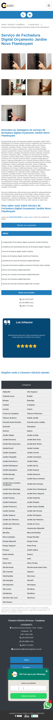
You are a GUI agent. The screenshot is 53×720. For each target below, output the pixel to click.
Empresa (26, 667)
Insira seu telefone (28, 683)
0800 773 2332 (27, 306)
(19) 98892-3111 (27, 303)
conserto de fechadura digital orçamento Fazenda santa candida (26, 265)
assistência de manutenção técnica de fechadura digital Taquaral (26, 247)
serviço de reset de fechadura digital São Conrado (20, 284)
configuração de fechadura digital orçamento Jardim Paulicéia (25, 242)
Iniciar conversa (28, 696)
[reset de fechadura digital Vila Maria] (39, 61)
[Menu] (49, 5)
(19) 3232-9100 (16, 217)
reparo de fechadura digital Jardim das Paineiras (20, 256)
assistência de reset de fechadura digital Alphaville (21, 261)
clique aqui (28, 217)
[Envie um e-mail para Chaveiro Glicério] (29, 14)
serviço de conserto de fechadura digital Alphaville (20, 274)
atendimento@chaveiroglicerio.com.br (27, 649)
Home (26, 660)
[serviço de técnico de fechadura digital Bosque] (39, 87)
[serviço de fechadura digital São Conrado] (13, 61)
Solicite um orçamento (26, 225)
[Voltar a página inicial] (7, 5)
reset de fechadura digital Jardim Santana (17, 251)
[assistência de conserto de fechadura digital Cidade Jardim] (13, 113)
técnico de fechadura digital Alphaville (16, 270)
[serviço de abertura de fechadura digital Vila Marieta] (13, 87)
